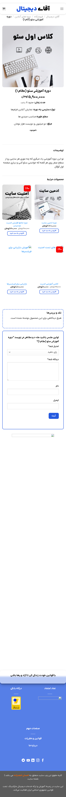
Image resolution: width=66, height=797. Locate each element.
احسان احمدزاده (21, 775)
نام (57, 386)
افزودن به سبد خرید (49, 231)
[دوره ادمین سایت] (49, 202)
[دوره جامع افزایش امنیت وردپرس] (16, 202)
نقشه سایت (33, 779)
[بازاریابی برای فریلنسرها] (16, 263)
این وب (48, 775)
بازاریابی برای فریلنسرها (17, 284)
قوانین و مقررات (33, 738)
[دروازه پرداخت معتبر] (16, 703)
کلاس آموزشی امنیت (49, 284)
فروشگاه (38, 16)
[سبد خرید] (3, 8)
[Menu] (62, 8)
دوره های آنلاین (23, 16)
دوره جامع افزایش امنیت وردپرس (17, 224)
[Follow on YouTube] (28, 760)
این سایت (58, 786)
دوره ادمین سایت (49, 223)
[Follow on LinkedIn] (33, 760)
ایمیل (56, 400)
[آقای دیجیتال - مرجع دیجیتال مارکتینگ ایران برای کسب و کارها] (33, 8)
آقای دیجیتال (52, 16)
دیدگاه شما (53, 359)
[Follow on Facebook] (42, 760)
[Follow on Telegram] (23, 760)
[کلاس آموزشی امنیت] (49, 263)
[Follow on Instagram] (37, 760)
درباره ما (33, 745)
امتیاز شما (53, 346)
